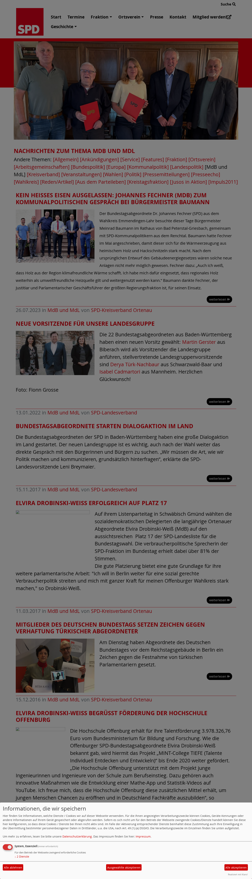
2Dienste (22, 856)
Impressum (143, 836)
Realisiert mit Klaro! (238, 874)
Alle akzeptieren (236, 867)
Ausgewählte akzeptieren (124, 867)
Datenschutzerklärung (77, 836)
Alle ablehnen (13, 867)
